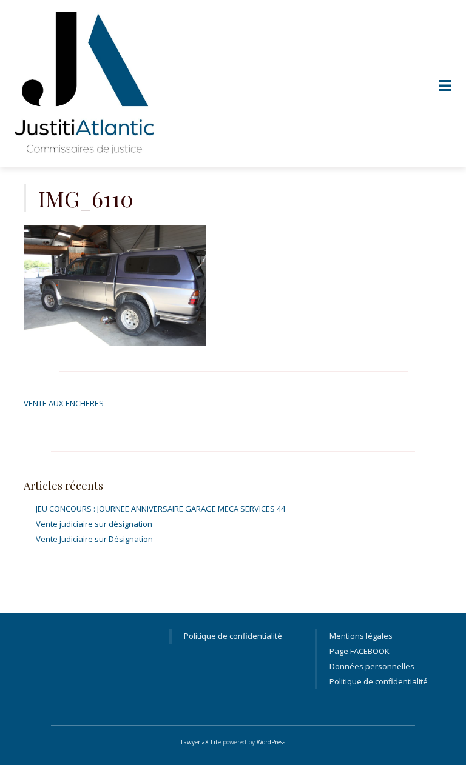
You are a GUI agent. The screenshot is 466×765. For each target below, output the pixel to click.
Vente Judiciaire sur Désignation (94, 538)
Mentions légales (361, 635)
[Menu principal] (445, 85)
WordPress (271, 742)
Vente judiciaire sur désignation (94, 523)
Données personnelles (371, 666)
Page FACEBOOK (359, 651)
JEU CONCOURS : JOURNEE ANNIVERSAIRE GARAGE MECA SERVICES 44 (160, 508)
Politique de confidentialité (233, 635)
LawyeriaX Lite (201, 742)
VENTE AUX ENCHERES (64, 403)
